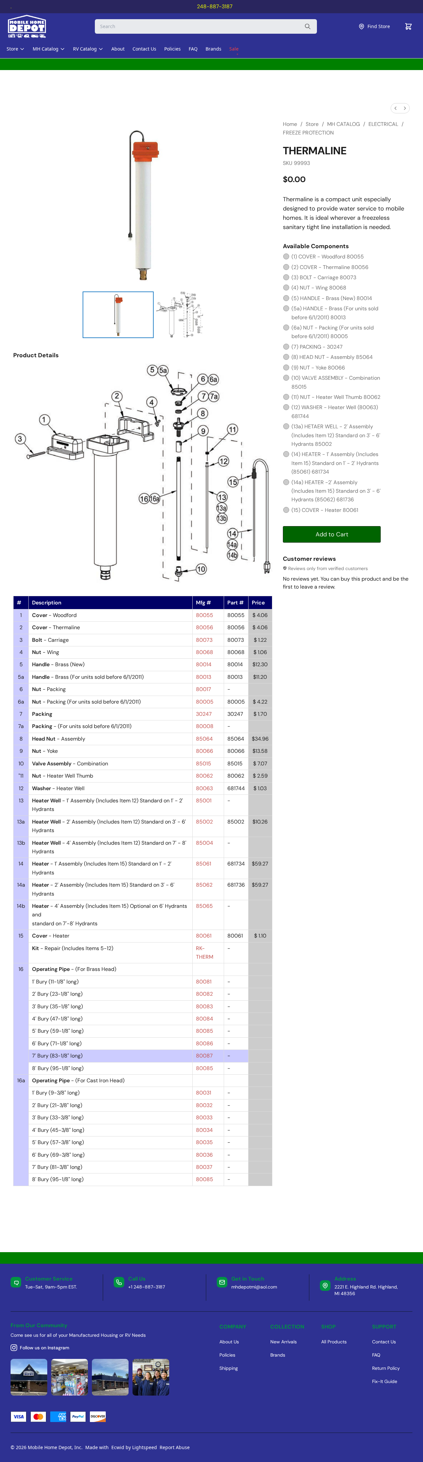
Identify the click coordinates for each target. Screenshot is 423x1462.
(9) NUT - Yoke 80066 (318, 367)
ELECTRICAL (383, 124)
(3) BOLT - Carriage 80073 (323, 277)
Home (290, 124)
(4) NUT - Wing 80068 (318, 287)
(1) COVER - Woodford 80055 (327, 256)
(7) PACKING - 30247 (317, 346)
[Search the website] (307, 26)
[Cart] (408, 26)
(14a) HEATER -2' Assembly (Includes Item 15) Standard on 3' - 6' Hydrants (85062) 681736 (336, 491)
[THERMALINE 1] (179, 314)
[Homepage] (33, 26)
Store (312, 124)
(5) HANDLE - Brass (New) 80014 (331, 298)
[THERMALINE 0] (118, 314)
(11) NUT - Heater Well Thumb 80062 (335, 397)
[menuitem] (395, 108)
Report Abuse (175, 1447)
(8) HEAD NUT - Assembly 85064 (332, 357)
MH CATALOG (343, 124)
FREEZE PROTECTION (308, 132)
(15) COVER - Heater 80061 (324, 510)
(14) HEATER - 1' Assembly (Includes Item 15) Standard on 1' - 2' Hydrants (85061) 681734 (335, 463)
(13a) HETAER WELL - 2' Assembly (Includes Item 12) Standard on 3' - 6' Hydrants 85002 (335, 435)
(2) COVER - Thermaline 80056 (329, 267)
